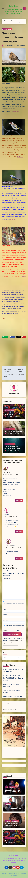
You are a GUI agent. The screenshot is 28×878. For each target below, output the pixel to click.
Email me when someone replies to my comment (14, 605)
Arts (7, 787)
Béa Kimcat (6, 472)
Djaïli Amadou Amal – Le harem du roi (13, 696)
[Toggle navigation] (3, 8)
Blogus (22, 873)
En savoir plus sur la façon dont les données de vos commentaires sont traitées (12, 643)
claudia (8, 45)
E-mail (5, 614)
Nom (4, 609)
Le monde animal (6, 29)
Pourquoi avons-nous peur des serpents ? (13, 413)
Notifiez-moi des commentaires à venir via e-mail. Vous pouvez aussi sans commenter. (13, 628)
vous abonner (7, 630)
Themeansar (13, 875)
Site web (5, 620)
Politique (12, 787)
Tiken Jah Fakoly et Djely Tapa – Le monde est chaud (13, 791)
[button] (5, 736)
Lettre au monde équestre (13, 431)
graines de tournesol (7, 212)
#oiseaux (23, 45)
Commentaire (7, 578)
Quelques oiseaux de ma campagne (12, 37)
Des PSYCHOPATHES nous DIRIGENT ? (12, 824)
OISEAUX (16, 111)
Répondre (19, 500)
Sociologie (15, 821)
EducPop (13, 6)
